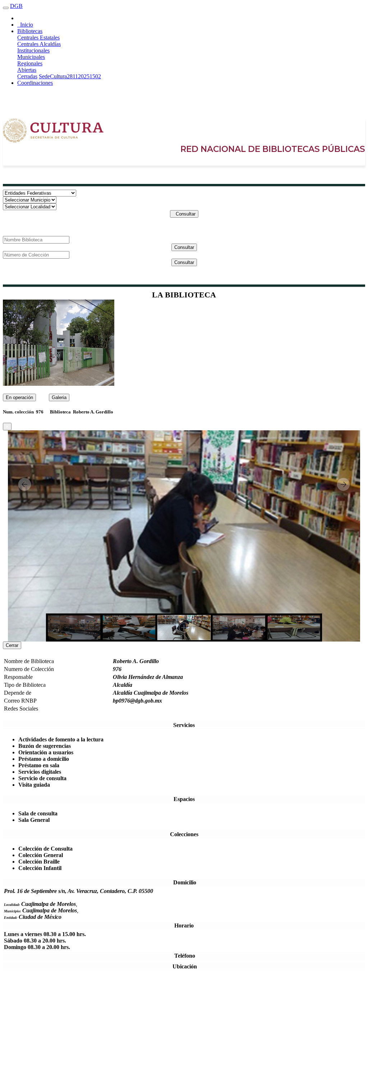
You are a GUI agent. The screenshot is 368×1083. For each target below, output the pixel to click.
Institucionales (33, 50)
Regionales (29, 63)
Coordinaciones (35, 83)
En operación (19, 397)
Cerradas (27, 76)
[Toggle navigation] (6, 8)
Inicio (25, 25)
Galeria (59, 397)
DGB (16, 6)
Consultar (184, 214)
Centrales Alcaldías (39, 44)
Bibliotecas (29, 31)
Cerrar (12, 645)
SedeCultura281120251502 (70, 76)
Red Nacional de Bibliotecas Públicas (272, 149)
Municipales (31, 57)
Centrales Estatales (38, 37)
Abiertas (26, 70)
